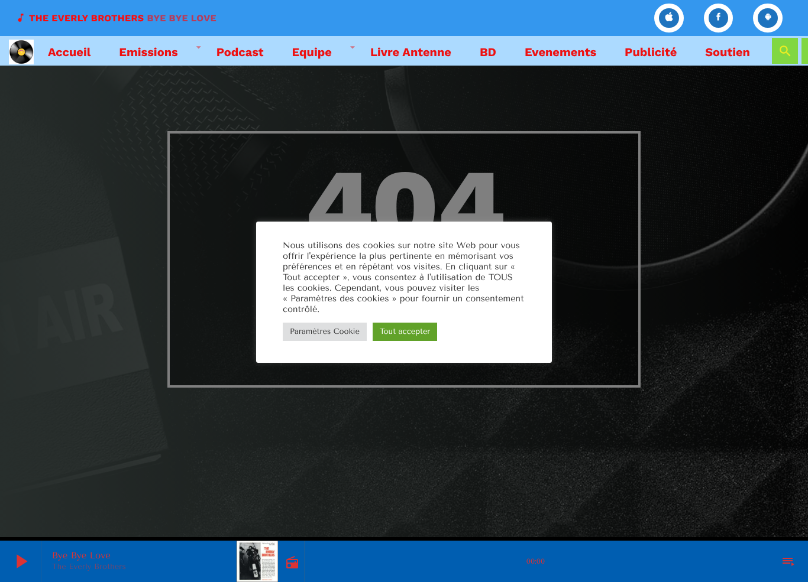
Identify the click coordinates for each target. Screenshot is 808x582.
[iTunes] (669, 18)
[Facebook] (718, 18)
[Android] (768, 18)
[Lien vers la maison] (21, 50)
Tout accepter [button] (405, 331)
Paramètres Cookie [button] (325, 331)
